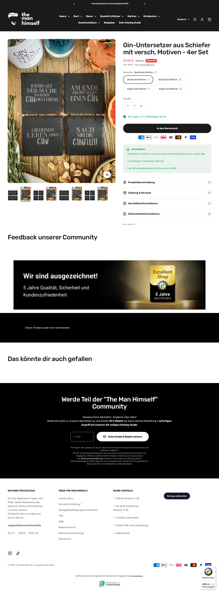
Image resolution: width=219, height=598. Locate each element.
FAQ (61, 515)
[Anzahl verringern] (128, 106)
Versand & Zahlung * (70, 504)
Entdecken (150, 16)
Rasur (89, 16)
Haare (63, 16)
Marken (131, 16)
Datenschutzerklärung (71, 533)
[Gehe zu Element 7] (90, 195)
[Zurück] (74, 3)
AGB (61, 521)
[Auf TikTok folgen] (18, 553)
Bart (76, 16)
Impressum (65, 538)
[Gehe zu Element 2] (26, 194)
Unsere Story (66, 498)
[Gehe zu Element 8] (102, 194)
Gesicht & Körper (110, 16)
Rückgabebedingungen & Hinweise (78, 510)
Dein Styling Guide (130, 22)
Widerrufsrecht (67, 527)
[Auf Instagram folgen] (10, 553)
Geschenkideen (87, 22)
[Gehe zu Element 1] (13, 195)
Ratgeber (109, 22)
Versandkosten (147, 64)
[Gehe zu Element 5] (64, 195)
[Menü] (214, 568)
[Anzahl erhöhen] (141, 106)
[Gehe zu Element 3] (38, 195)
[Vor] (145, 3)
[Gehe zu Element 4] (51, 194)
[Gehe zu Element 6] (77, 194)
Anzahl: (127, 98)
